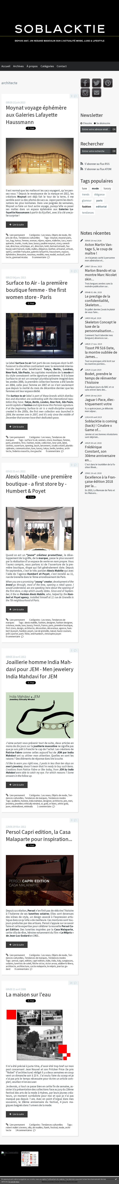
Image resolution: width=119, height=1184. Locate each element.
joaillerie (16, 800)
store (49, 440)
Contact (62, 66)
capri (21, 960)
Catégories (47, 66)
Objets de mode (59, 234)
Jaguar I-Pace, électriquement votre (100, 401)
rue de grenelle (41, 630)
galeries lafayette (39, 251)
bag (12, 240)
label (64, 442)
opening (29, 445)
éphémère (11, 254)
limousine (21, 254)
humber (22, 630)
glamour (86, 200)
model (53, 254)
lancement (45, 445)
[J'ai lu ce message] (116, 1179)
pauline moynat (48, 243)
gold (46, 803)
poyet (30, 630)
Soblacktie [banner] (59, 31)
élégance (43, 248)
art (32, 246)
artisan (69, 248)
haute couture (64, 630)
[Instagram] (85, 92)
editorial (101, 206)
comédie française (21, 251)
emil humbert (37, 633)
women (42, 440)
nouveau (31, 254)
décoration (41, 628)
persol (15, 960)
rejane (48, 240)
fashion (30, 442)
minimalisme (17, 806)
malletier (56, 240)
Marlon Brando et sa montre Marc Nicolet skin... (101, 274)
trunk (25, 243)
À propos (32, 66)
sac (7, 240)
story (58, 243)
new (47, 254)
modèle (40, 254)
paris (8, 442)
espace (65, 251)
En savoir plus (14, 1181)
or (42, 803)
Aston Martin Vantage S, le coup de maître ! (98, 248)
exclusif (60, 254)
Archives (18, 66)
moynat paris (65, 237)
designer (51, 622)
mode (37, 442)
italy (59, 960)
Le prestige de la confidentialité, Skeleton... (97, 300)
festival (54, 1127)
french (37, 625)
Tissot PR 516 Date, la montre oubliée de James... (101, 352)
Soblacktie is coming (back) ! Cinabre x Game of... (101, 425)
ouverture (19, 445)
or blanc (53, 803)
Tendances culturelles (29, 237)
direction (39, 246)
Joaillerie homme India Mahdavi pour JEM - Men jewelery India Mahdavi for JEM (39, 669)
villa (29, 1127)
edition (28, 960)
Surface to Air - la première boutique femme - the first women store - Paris (36, 290)
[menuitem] (7, 66)
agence (62, 628)
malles (34, 248)
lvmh (46, 246)
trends (85, 194)
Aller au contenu (9, 2)
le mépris (51, 966)
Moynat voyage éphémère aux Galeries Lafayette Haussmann (36, 114)
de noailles (38, 1127)
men (70, 800)
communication (22, 448)
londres (60, 448)
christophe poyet (52, 633)
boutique (57, 440)
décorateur (52, 628)
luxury (37, 243)
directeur (14, 246)
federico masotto (20, 451)
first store (11, 628)
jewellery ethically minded (27, 803)
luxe (31, 243)
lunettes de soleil (22, 963)
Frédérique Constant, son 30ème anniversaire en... (100, 453)
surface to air (31, 440)
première (16, 442)
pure (8, 806)
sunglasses (67, 960)
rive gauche (36, 451)
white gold (63, 803)
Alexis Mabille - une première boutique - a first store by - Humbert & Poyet (39, 483)
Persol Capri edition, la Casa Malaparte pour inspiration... (39, 835)
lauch (36, 445)
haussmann (54, 251)
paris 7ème (24, 633)
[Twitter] (96, 83)
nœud (53, 630)
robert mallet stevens (16, 1127)
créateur (10, 625)
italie (48, 960)
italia (53, 960)
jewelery (10, 803)
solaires (9, 963)
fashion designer (64, 622)
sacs (63, 240)
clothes (9, 445)
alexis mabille (31, 622)
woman (33, 240)
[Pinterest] (108, 83)
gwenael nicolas (20, 257)
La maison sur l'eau (28, 994)
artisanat (60, 248)
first (23, 442)
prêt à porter (12, 633)
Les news (46, 234)
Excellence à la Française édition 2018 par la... (100, 481)
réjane (41, 240)
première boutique (63, 625)
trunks (18, 243)
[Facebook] (85, 83)
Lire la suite (18, 224)
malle (27, 248)
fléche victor (38, 963)
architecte (29, 628)
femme (25, 240)
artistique (25, 246)
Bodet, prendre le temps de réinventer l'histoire (100, 378)
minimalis (28, 806)
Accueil (5, 66)
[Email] (96, 92)
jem (65, 800)
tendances (88, 212)
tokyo (46, 448)
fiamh (46, 1127)
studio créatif (58, 445)
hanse (18, 240)
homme (24, 800)
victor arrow (51, 963)
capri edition (39, 960)
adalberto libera (65, 963)
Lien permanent (17, 234)
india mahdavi (35, 800)
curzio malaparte (38, 966)
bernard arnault (57, 246)
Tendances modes (57, 798)
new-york (56, 442)
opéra (8, 251)
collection (46, 442)
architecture (23, 966)
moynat (53, 237)
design (20, 628)
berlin (52, 448)
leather (51, 248)
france (44, 625)
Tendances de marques (36, 798)
